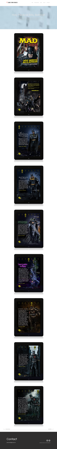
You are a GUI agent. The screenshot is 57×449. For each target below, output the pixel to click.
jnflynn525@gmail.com (11, 442)
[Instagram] (47, 440)
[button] (48, 2)
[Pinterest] (49, 440)
